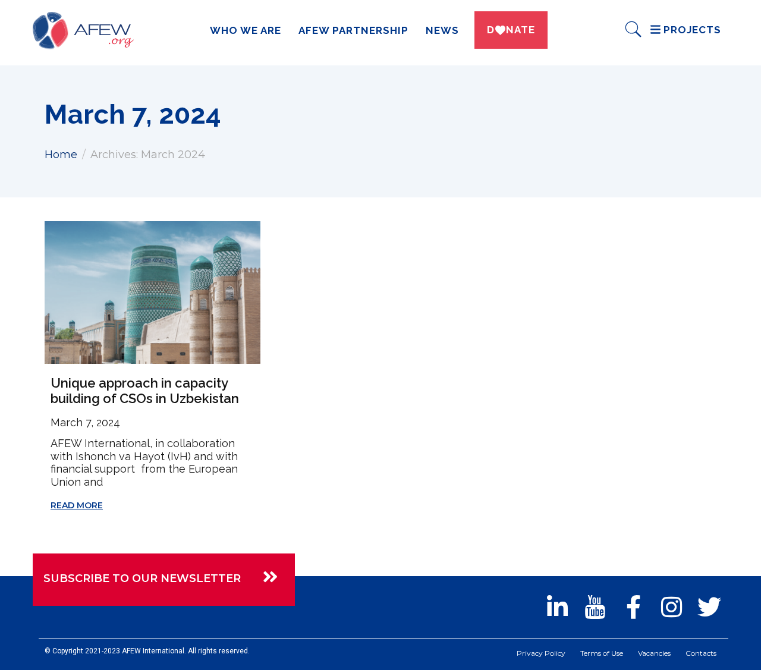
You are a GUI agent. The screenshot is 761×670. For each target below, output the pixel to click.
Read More (77, 505)
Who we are (245, 30)
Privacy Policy (541, 653)
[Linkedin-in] (557, 607)
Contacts (700, 653)
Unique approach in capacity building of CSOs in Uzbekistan (145, 390)
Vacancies (654, 653)
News (442, 30)
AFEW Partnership (353, 30)
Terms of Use (601, 653)
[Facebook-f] (633, 607)
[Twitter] (709, 607)
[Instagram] (671, 607)
